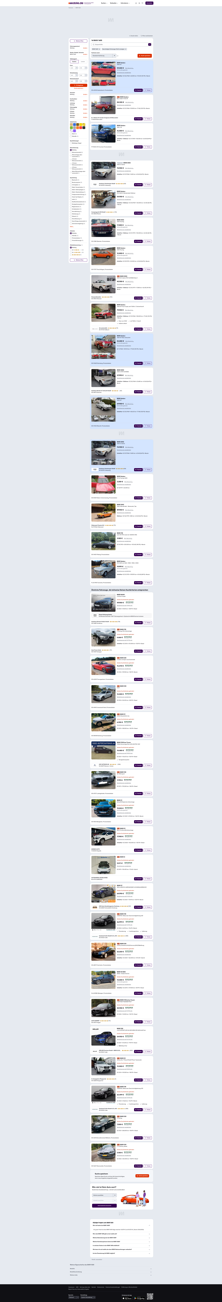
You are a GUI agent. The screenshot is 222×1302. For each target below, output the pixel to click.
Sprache (70, 1295)
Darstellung (83, 1295)
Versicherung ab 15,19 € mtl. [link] (124, 1011)
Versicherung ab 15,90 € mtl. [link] (125, 753)
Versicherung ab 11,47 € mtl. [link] (124, 925)
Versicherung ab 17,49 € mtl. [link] (124, 605)
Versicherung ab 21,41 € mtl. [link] (124, 896)
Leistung (72, 103)
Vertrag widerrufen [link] (85, 1287)
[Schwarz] (83, 127)
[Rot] (80, 127)
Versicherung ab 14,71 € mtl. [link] (124, 640)
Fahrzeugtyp (73, 107)
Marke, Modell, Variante (77, 52)
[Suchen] (149, 44)
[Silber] (71, 130)
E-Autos (72, 111)
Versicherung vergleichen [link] (124, 72)
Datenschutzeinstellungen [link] (113, 1287)
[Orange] (77, 127)
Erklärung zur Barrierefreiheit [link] (129, 1287)
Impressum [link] (71, 1287)
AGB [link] (77, 1287)
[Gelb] (80, 124)
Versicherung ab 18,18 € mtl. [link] (124, 1069)
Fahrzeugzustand (75, 46)
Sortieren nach (95, 52)
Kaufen (74, 61)
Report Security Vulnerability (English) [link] (78, 1289)
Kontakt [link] (94, 1287)
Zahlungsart (73, 59)
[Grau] (74, 127)
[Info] (82, 245)
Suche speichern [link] (78, 88)
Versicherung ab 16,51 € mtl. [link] (124, 1039)
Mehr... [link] (72, 226)
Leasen (83, 61)
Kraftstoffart (73, 99)
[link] (139, 3)
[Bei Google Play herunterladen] (139, 1298)
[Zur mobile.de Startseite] (83, 3)
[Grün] (71, 127)
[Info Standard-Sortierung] (117, 56)
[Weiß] (77, 130)
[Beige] (71, 124)
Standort (72, 92)
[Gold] (83, 124)
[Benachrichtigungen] (136, 3)
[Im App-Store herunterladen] (127, 1298)
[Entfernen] (99, 49)
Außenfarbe (73, 122)
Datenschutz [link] (100, 1287)
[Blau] (74, 124)
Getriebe (72, 115)
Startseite (71, 7)
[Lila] (74, 130)
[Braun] (77, 124)
